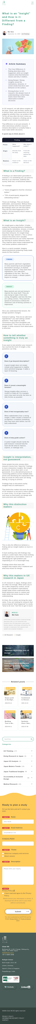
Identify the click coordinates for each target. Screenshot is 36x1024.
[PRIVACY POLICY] (14, 891)
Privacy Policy (14, 919)
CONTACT (5, 1020)
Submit (18, 911)
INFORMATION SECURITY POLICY (13, 1018)
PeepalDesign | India (8, 971)
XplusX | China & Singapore (10, 968)
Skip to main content (13, 2)
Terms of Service (26, 919)
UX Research (8, 635)
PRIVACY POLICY (8, 1016)
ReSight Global (7, 959)
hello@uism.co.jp (8, 952)
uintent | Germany (7, 965)
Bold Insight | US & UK (9, 962)
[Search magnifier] (31, 739)
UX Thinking (25, 34)
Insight (18, 635)
